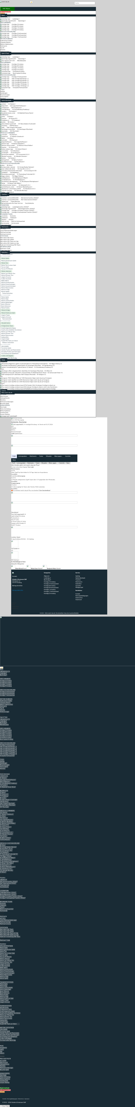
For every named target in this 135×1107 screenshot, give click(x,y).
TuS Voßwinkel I (4, 829)
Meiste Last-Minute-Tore (7, 960)
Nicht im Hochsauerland (6, 909)
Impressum (15, 608)
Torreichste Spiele (5, 1031)
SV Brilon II (3, 872)
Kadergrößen (3, 1020)
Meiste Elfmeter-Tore (6, 962)
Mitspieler (49, 456)
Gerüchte (67, 456)
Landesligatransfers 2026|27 (8, 892)
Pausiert (2, 907)
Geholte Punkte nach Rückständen (9, 1033)
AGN (13, 604)
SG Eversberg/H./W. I (6, 850)
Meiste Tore (3, 951)
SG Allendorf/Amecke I (6, 834)
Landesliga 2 (3, 673)
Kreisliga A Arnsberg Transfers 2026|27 (11, 896)
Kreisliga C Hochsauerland (7, 695)
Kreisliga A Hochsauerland (7, 691)
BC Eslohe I (3, 798)
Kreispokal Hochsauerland (7, 755)
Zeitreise (2, 710)
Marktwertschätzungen (6, 1068)
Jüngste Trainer (4, 1000)
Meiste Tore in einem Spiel (7, 953)
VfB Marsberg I (4, 801)
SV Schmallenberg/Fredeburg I (8, 783)
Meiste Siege (3, 986)
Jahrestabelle (3, 1029)
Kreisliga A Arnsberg (6, 680)
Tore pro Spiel (4, 955)
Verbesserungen (4, 711)
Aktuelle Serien (4, 1007)
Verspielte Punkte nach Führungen (9, 1035)
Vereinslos (3, 903)
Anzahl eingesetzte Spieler (7, 1011)
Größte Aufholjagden (6, 1038)
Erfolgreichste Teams (6, 1009)
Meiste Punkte (4, 995)
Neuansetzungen (4, 765)
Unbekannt (3, 905)
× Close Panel (5, 1106)
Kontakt (14, 603)
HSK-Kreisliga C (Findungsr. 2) (8, 754)
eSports (2, 1053)
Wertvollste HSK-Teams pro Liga (9, 933)
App (1, 1051)
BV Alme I (3, 845)
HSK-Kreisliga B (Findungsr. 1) (8, 746)
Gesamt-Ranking (4, 1082)
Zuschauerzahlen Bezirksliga (8, 1040)
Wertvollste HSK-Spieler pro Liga (9, 935)
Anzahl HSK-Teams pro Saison (8, 1024)
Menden (2, 1092)
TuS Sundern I (4, 785)
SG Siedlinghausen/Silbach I (7, 858)
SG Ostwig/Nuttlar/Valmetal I (8, 847)
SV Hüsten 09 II (4, 825)
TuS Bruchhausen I (5, 839)
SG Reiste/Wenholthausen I (8, 867)
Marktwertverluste (5, 924)
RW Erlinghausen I (5, 781)
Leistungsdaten (22, 456)
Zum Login (31, 467)
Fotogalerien (3, 1047)
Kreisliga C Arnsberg (6, 684)
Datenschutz (15, 606)
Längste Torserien (5, 964)
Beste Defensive (4, 993)
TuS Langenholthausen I (6, 819)
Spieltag (2, 761)
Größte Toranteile (5, 966)
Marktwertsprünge (5, 922)
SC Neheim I (3, 778)
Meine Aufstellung (5, 1077)
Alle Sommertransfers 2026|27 (9, 881)
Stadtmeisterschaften (6, 701)
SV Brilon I (3, 792)
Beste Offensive (4, 991)
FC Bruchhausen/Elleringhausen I (9, 861)
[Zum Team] (14, 547)
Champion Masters (5, 702)
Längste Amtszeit (5, 1002)
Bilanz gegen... (58, 456)
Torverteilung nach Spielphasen (8, 1036)
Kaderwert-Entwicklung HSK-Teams (10, 936)
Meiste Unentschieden (6, 987)
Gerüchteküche (4, 887)
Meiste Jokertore (5, 958)
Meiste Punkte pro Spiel (6, 998)
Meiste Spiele (4, 948)
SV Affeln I (3, 816)
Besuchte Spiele (4, 1069)
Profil (14, 456)
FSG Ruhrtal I (3, 812)
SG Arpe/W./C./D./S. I (6, 849)
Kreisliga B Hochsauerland (7, 693)
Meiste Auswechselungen (7, 973)
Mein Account (4, 1062)
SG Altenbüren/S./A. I (6, 868)
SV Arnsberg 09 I (5, 830)
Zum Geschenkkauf (44, 490)
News (14, 460)
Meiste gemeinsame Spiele (7, 949)
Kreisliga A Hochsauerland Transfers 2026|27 (13, 898)
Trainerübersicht (4, 885)
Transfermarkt (4, 1080)
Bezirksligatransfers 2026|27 (8, 894)
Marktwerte (33, 456)
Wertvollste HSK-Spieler (7, 931)
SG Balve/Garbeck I (5, 838)
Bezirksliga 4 (3, 675)
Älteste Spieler (4, 978)
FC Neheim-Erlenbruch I (7, 814)
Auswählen (14, 474)
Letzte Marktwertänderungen (8, 920)
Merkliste (2, 768)
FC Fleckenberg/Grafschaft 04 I (9, 854)
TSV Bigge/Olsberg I (6, 856)
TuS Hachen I (3, 836)
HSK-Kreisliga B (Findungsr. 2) (8, 748)
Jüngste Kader (4, 1022)
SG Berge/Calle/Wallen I (7, 863)
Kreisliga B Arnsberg (5, 682)
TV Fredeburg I (4, 796)
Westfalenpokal (4, 724)
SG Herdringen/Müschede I (8, 805)
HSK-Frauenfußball (5, 1090)
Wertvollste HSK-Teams (6, 929)
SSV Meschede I (4, 807)
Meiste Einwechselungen (7, 971)
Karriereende (3, 911)
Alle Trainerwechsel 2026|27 (8, 883)
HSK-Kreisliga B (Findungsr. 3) (8, 750)
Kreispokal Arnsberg (5, 737)
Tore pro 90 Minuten (6, 957)
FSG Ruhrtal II (4, 818)
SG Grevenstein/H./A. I (6, 832)
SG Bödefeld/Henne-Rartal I (8, 787)
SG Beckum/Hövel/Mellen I (8, 823)
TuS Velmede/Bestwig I (6, 870)
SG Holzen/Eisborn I (5, 827)
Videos (2, 1049)
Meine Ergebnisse (5, 1079)
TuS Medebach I (4, 852)
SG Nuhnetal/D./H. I (6, 865)
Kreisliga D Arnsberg (6, 686)
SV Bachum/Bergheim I (6, 821)
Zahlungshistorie (4, 1064)
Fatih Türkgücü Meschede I (7, 803)
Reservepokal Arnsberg (6, 739)
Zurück (2, 677)
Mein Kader (3, 1075)
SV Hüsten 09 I (4, 794)
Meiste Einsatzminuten (6, 969)
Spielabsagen (3, 763)
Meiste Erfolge (4, 976)
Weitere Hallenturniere (6, 704)
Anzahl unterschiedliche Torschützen (10, 1013)
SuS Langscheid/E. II (20, 514)
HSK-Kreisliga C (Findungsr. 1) (8, 752)
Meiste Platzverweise (6, 975)
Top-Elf (2, 708)
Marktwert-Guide (5, 940)
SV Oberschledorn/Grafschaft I (8, 799)
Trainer (41, 456)
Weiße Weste (4, 967)
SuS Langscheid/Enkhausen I (8, 779)
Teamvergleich (4, 766)
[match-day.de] (4, 1)
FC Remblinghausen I (6, 859)
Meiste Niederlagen (5, 989)
